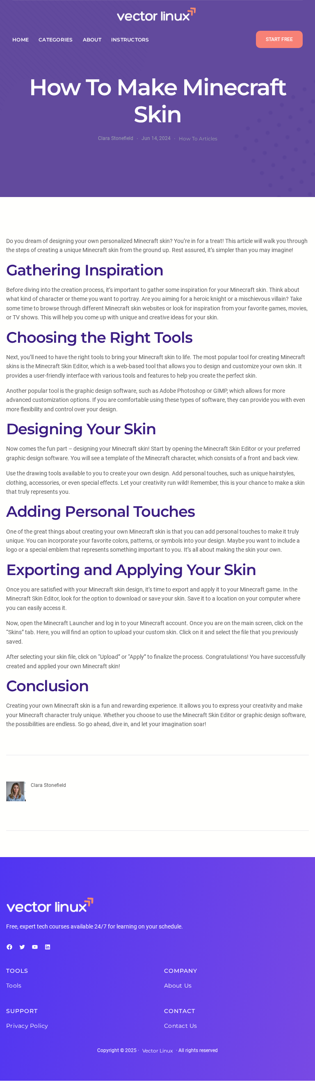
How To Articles (198, 138)
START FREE (279, 39)
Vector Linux (157, 1051)
